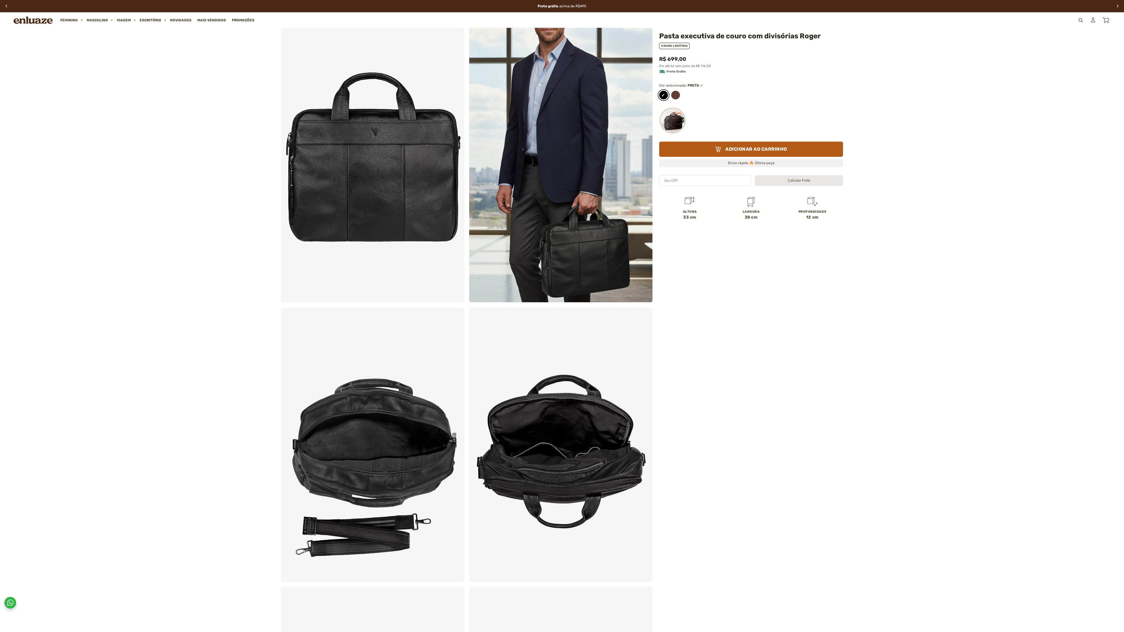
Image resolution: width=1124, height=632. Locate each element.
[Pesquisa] (1080, 20)
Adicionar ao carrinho (756, 149)
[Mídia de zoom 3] (372, 445)
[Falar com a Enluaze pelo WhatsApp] (10, 603)
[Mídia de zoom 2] (560, 165)
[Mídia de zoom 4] (560, 445)
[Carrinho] (1105, 20)
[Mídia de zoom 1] (372, 165)
